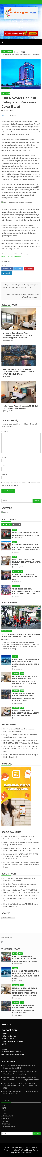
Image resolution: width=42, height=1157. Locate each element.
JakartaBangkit (8, 848)
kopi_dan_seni (8, 862)
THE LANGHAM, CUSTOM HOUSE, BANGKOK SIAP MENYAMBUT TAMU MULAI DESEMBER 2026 (18, 372)
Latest (16, 525)
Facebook (7, 269)
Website (4, 474)
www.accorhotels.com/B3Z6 (11, 256)
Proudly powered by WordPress (15, 1150)
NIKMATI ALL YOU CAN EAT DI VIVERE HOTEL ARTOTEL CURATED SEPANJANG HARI (20, 856)
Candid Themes (25, 1152)
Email (3, 466)
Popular (7, 525)
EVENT (4, 631)
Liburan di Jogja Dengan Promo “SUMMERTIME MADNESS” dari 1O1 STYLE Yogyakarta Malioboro (18, 335)
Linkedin (7, 273)
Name (4, 457)
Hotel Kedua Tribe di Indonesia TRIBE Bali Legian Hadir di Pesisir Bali (25, 713)
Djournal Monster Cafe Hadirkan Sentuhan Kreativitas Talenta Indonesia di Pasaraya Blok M (21, 865)
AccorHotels (7, 261)
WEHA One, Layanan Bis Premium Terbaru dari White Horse (26, 562)
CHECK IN (6, 94)
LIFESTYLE (16, 586)
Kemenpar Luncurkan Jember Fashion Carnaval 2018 (25, 576)
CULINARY (5, 1121)
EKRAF (4, 1113)
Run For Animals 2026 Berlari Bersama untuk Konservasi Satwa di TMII (24, 958)
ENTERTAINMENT (8, 1126)
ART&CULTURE (7, 1116)
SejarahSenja (8, 836)
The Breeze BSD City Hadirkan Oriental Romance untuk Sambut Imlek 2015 (26, 591)
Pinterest (29, 269)
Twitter (18, 269)
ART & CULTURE (17, 571)
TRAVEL (15, 656)
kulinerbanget (8, 854)
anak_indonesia (9, 842)
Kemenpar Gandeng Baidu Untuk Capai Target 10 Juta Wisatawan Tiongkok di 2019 (26, 547)
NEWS (14, 530)
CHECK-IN (5, 1118)
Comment (5, 431)
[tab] (6, 524)
